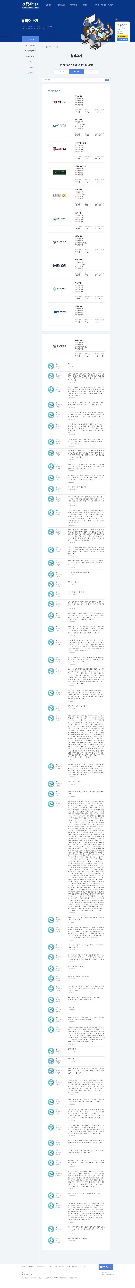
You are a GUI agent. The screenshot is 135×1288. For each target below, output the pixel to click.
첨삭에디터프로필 (30, 51)
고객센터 (82, 1266)
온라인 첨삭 (73, 5)
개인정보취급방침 (59, 1266)
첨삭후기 (30, 73)
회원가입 (103, 5)
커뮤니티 (84, 5)
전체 (91, 71)
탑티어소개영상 (30, 45)
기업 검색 (61, 71)
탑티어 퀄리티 (30, 56)
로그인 (97, 5)
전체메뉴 (50, 5)
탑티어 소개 (61, 5)
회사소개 (24, 1266)
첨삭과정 (30, 62)
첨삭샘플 (30, 67)
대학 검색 (76, 71)
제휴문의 (110, 5)
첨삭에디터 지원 (41, 1266)
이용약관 (50, 1266)
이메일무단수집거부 (72, 1266)
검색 (107, 79)
